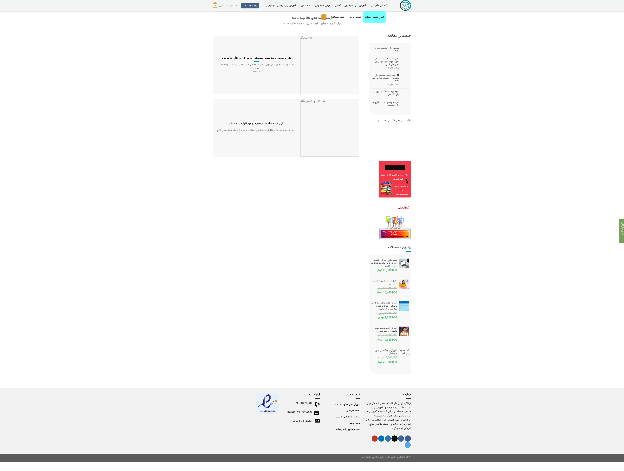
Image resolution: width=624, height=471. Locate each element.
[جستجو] (323, 17)
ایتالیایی (270, 6)
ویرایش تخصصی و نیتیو (347, 417)
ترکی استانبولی (322, 6)
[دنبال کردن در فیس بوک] (408, 438)
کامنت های (393, 68)
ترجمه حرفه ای (353, 410)
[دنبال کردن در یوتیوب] (375, 438)
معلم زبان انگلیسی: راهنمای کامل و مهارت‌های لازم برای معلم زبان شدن (386, 61)
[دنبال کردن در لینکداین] (381, 438)
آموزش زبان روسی (286, 6)
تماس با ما (355, 17)
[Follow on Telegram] (408, 445)
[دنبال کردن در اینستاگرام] (401, 438)
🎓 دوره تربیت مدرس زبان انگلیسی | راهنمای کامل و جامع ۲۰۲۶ (385, 78)
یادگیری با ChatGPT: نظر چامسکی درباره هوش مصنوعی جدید (257, 58)
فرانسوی (305, 6)
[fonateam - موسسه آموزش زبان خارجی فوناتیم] (401, 5)
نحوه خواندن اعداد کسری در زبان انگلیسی (386, 93)
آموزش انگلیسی (379, 6)
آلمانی (338, 6)
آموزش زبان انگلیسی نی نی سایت (386, 49)
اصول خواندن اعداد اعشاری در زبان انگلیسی (385, 103)
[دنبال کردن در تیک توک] (394, 438)
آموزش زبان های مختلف (347, 404)
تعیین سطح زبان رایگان (348, 429)
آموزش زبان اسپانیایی (355, 6)
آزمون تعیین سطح (374, 17)
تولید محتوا (354, 423)
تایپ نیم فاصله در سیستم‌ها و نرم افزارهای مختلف (256, 123)
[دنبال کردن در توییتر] (388, 438)
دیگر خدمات (338, 17)
